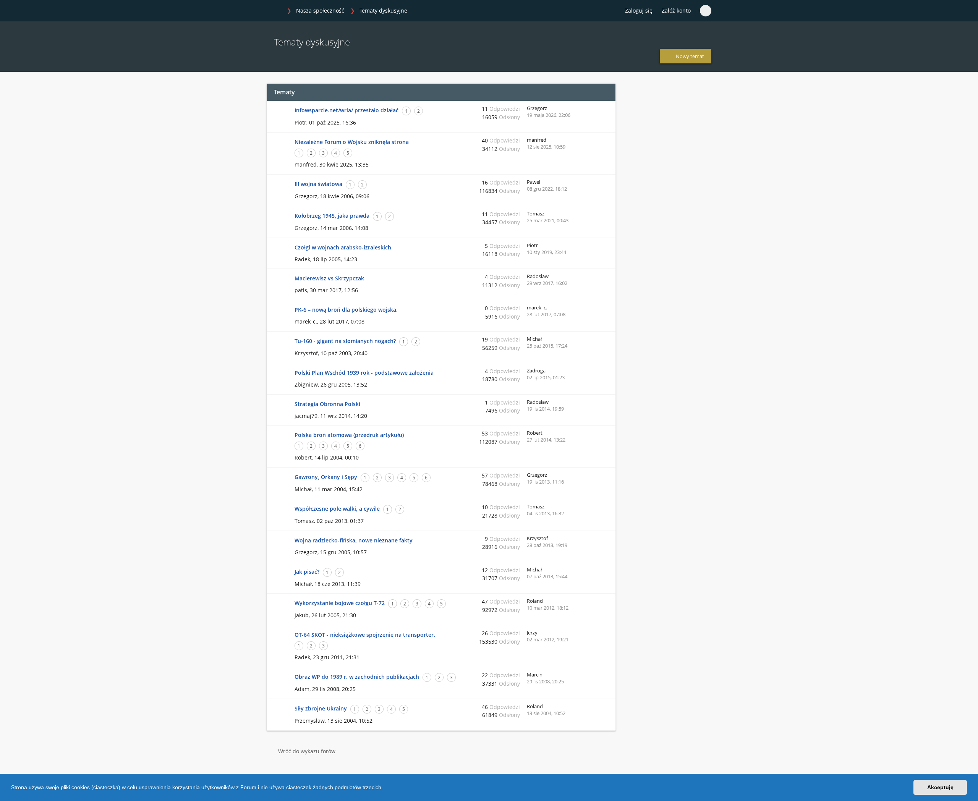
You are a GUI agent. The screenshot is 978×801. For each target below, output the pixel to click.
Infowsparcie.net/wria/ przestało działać (346, 110)
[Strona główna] (275, 11)
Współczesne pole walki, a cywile (337, 508)
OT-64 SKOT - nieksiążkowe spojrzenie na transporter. (365, 634)
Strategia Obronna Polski (327, 404)
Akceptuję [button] (940, 787)
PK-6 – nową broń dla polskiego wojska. (346, 309)
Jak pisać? (307, 571)
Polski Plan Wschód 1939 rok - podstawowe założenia (364, 372)
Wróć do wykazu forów (306, 751)
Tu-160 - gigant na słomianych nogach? (345, 341)
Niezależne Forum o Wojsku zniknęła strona (352, 142)
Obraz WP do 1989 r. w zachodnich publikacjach (357, 676)
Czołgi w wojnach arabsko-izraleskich (343, 247)
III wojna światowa (318, 184)
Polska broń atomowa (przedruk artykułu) (349, 435)
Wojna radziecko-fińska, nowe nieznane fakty (354, 540)
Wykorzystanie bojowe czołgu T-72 (340, 603)
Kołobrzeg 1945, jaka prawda (332, 215)
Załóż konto (676, 10)
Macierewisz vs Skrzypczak (329, 278)
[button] (385, 788)
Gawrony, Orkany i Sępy (326, 477)
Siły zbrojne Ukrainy (321, 708)
